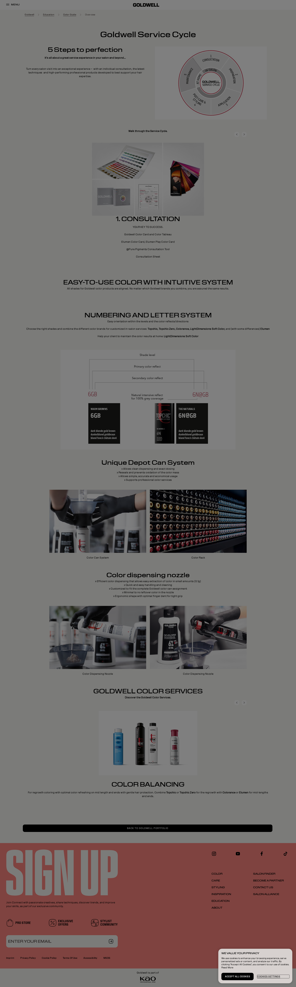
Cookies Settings (268, 976)
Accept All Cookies (237, 976)
